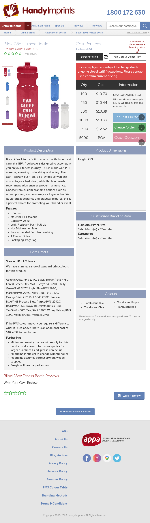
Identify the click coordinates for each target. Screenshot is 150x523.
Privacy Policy (58, 463)
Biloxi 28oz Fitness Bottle (89, 32)
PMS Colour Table (55, 487)
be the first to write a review (75, 411)
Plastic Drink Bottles (55, 32)
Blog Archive (59, 455)
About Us (61, 439)
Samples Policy (57, 479)
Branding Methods (55, 495)
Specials (59, 25)
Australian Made (40, 25)
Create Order (124, 127)
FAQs (64, 431)
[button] (129, 396)
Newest (78, 25)
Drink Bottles (27, 32)
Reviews (97, 25)
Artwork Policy (57, 471)
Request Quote (126, 117)
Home (7, 32)
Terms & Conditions (54, 503)
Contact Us (60, 447)
